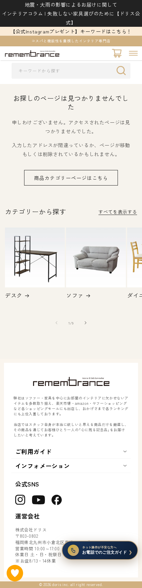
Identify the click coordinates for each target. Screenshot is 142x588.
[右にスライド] (85, 322)
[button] (133, 53)
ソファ (75, 295)
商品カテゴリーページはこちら (71, 177)
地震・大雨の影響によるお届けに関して (71, 4)
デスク (13, 295)
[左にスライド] (56, 322)
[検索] (123, 70)
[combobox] (71, 71)
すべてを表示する (117, 211)
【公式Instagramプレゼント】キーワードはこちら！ (71, 31)
